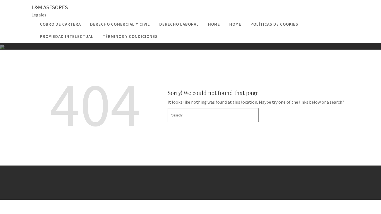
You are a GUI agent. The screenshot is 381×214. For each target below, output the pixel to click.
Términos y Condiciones (130, 36)
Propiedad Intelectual (66, 36)
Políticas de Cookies (274, 24)
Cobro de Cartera (60, 24)
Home (214, 24)
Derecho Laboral (179, 24)
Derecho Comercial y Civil (120, 24)
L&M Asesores (50, 7)
